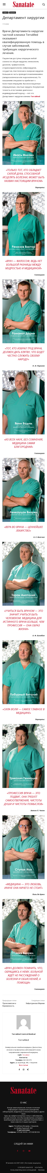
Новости (5, 12)
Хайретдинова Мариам (35, 1003)
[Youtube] (29, 1151)
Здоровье (12, 12)
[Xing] (28, 1069)
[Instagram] (23, 1069)
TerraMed (23, 1040)
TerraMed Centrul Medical (23, 1034)
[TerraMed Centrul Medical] (24, 1022)
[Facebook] (19, 1069)
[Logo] (23, 4)
